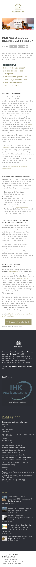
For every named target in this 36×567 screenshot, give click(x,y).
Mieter (30, 124)
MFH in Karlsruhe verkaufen (11, 452)
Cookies (18, 563)
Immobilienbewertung (25, 367)
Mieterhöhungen (23, 278)
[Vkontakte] (27, 46)
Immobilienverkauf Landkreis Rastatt (14, 460)
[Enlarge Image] (18, 24)
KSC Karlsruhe (7, 440)
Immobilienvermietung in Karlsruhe (13, 455)
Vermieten (5, 432)
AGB (21, 561)
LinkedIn (5, 469)
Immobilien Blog (7, 326)
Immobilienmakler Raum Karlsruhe (13, 445)
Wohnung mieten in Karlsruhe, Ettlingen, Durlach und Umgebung (18, 435)
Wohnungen (6, 360)
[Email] (11, 46)
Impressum (14, 559)
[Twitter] (13, 46)
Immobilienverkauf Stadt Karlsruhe (13, 448)
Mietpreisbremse (14, 272)
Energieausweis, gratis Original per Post (15, 462)
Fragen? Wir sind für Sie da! (19, 322)
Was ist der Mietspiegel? (15, 68)
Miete (20, 326)
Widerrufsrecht (8, 563)
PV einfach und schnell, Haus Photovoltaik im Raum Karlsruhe (17, 476)
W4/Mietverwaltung (8, 465)
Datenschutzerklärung (10, 561)
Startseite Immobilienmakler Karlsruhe (15, 422)
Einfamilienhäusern (8, 362)
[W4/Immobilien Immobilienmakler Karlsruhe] (18, 8)
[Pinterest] (19, 46)
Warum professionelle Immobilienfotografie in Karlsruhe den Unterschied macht (20, 518)
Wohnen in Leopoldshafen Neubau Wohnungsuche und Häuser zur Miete (14, 480)
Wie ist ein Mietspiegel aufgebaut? (14, 72)
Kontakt (4, 438)
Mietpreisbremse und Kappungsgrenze (13, 83)
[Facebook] (16, 46)
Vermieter (5, 148)
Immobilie (15, 326)
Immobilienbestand (8, 429)
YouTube (5, 467)
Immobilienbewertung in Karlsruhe (13, 450)
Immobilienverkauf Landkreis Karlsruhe (15, 443)
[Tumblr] (21, 46)
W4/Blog (5, 424)
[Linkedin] (24, 46)
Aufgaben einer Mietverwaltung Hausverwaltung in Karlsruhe (18, 472)
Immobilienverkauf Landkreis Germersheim (16, 457)
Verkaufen (5, 427)
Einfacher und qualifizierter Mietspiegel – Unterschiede (16, 78)
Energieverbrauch (22, 207)
